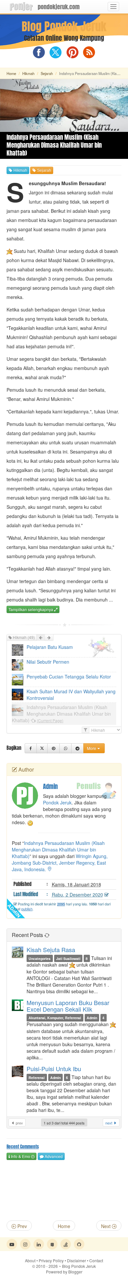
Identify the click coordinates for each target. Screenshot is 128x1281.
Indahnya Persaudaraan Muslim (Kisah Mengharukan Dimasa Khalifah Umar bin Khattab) (61, 714)
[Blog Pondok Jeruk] (21, 6)
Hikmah (28, 73)
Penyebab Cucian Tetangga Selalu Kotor (69, 676)
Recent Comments (23, 1147)
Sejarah (47, 73)
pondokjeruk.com (59, 7)
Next (106, 1226)
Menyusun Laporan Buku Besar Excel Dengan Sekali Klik (68, 1005)
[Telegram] (77, 748)
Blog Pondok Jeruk (64, 26)
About (30, 1260)
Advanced (53, 1156)
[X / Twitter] (42, 748)
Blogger (75, 1271)
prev (19, 1122)
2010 (47, 1266)
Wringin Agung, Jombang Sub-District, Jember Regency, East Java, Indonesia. (60, 863)
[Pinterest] (53, 748)
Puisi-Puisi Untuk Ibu (54, 1068)
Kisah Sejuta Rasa (51, 949)
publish (26, 908)
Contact (96, 1260)
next (109, 1122)
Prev (21, 1226)
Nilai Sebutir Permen (48, 661)
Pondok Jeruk (57, 802)
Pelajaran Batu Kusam (50, 647)
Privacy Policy (51, 1260)
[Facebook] (31, 748)
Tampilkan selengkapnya (31, 609)
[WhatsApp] (65, 748)
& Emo (20, 1156)
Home (11, 73)
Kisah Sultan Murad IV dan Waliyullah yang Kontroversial (71, 694)
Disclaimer (76, 1260)
